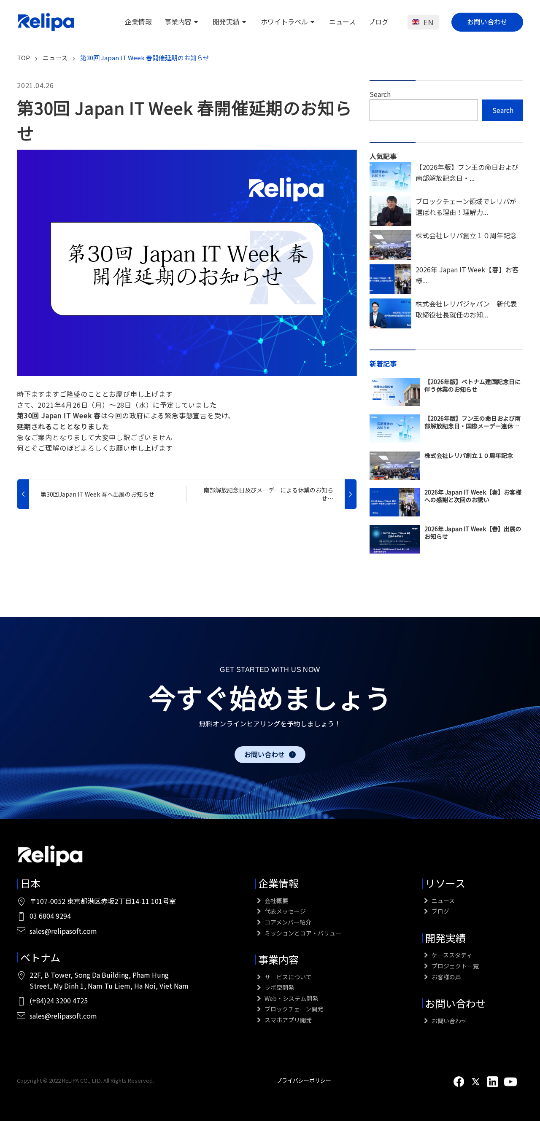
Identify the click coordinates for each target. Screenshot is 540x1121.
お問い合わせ (487, 21)
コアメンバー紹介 (287, 922)
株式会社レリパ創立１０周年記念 (466, 235)
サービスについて (287, 977)
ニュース (342, 21)
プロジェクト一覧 (454, 966)
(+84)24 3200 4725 (59, 1000)
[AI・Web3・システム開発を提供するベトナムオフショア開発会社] (46, 21)
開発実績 (226, 21)
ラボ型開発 (278, 987)
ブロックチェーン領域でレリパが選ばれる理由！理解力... (466, 206)
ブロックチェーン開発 (293, 1009)
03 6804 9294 (50, 916)
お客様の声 (445, 977)
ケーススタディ (451, 955)
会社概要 (275, 900)
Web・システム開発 (290, 998)
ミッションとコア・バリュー (302, 933)
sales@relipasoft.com (63, 931)
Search (380, 94)
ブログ (378, 21)
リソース (445, 883)
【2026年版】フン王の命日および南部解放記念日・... (467, 172)
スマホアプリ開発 (287, 1020)
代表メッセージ (284, 911)
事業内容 (178, 21)
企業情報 (138, 21)
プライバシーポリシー (303, 1080)
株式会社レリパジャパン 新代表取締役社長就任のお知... (466, 309)
